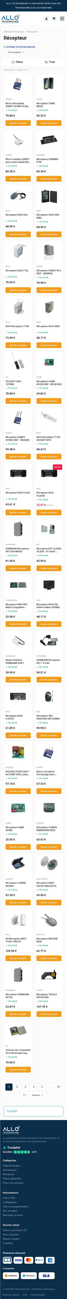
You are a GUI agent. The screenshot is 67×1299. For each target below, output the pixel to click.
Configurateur (10, 1202)
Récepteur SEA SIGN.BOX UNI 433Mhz (48, 717)
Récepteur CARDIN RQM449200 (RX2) (46, 829)
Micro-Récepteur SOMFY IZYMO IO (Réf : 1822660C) (18, 106)
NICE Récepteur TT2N (17, 326)
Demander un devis (13, 1215)
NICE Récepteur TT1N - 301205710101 (48, 438)
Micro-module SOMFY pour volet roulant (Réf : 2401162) (18, 162)
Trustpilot (12, 1111)
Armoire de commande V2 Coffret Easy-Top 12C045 (18, 1053)
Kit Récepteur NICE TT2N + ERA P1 (16, 940)
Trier (52, 62)
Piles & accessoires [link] (13, 1183)
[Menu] (62, 18)
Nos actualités (10, 1211)
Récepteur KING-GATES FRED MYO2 (46, 884)
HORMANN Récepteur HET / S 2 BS (48, 661)
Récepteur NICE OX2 (17, 214)
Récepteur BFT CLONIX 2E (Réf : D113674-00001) (48, 551)
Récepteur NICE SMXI (48, 326)
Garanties (8, 1243)
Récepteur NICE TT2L (17, 270)
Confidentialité (38, 1295)
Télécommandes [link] (11, 1165)
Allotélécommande (13, 31)
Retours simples (11, 1238)
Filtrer (19, 62)
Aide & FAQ (9, 1198)
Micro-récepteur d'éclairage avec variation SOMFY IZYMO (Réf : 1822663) (48, 776)
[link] (46, 18)
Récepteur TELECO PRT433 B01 (46, 996)
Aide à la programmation (15, 1206)
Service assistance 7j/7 (15, 1230)
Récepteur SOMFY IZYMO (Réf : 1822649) (17, 438)
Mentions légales (11, 1295)
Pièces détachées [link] (12, 1178)
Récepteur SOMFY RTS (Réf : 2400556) (48, 272)
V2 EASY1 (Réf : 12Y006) (14, 383)
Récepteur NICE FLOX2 (18, 492)
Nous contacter (11, 1234)
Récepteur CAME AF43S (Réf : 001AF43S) (48, 383)
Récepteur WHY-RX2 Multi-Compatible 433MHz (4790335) (16, 607)
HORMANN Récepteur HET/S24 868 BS (17, 550)
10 (58, 1086)
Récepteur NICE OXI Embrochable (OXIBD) (48, 606)
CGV (25, 1295)
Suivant (35, 1095)
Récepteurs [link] (9, 1174)
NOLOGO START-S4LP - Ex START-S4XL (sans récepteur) (18, 774)
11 (24, 1095)
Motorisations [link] (10, 1170)
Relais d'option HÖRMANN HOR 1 (15, 661)
